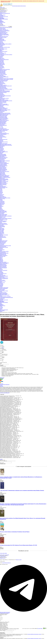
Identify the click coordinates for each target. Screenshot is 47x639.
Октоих (1, 52)
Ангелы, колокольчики (3, 270)
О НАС (1, 23)
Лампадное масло (3, 236)
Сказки (1, 137)
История (1, 84)
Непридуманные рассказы (4, 114)
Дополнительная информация (4, 392)
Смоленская (2, 148)
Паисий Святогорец (3, 167)
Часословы (1, 57)
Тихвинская (2, 149)
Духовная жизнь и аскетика (4, 98)
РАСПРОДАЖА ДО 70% (4, 16)
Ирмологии (2, 49)
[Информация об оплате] (23, 381)
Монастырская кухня (3, 119)
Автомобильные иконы (3, 187)
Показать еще (2, 377)
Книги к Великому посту (4, 277)
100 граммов (2, 228)
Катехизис (1, 77)
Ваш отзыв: (2, 462)
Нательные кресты (3, 242)
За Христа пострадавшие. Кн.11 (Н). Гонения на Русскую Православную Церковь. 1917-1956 (18, 545)
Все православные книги (4, 36)
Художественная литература (4, 133)
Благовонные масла (3, 237)
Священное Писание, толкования (5, 296)
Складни (1, 185)
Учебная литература (3, 134)
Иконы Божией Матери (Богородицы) (6, 145)
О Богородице (2, 111)
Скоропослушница (3, 154)
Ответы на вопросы (3, 102)
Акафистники (2, 96)
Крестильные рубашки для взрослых (5, 218)
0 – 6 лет (1, 126)
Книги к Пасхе (2, 280)
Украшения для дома (3, 273)
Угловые (1, 200)
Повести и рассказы (3, 132)
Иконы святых (2, 161)
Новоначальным (2, 72)
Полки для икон (2, 198)
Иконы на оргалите (3, 183)
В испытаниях (2, 107)
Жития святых (2, 63)
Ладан (1, 227)
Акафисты (1, 45)
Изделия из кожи (2, 256)
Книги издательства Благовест (5, 91)
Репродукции (2, 82)
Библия (1, 38)
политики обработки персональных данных (34, 634)
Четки (1, 239)
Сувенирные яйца (3, 252)
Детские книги (2, 124)
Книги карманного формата (4, 104)
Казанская (1, 146)
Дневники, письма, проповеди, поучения (6, 79)
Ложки (1, 250)
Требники (1, 56)
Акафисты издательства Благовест (5, 95)
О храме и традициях (3, 74)
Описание (1, 386)
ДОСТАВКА (2, 18)
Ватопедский (2, 233)
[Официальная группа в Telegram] (23, 611)
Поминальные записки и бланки (5, 197)
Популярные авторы (3, 123)
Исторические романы (3, 117)
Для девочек (2, 213)
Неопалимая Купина (3, 155)
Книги (1, 268)
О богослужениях (3, 73)
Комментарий (2, 632)
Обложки (1, 261)
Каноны (1, 46)
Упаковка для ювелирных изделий (5, 245)
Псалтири (1, 93)
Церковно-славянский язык (4, 59)
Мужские (1, 258)
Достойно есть (2, 159)
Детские (1, 103)
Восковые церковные (3, 223)
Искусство (1, 81)
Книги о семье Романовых (4, 118)
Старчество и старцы (3, 116)
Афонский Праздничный (4, 234)
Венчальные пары (3, 186)
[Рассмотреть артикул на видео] (1, 342)
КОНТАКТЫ (2, 21)
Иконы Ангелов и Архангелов (5, 160)
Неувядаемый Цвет (3, 158)
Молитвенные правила (3, 51)
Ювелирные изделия (3, 241)
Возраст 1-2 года (2, 217)
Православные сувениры (4, 247)
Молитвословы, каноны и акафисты (5, 43)
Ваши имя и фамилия (3, 460)
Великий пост (2, 276)
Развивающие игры (3, 254)
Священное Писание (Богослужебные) (6, 54)
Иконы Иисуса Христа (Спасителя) (5, 144)
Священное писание (3, 37)
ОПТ (1, 19)
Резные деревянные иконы (4, 179)
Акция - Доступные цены (4, 29)
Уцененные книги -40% (3, 32)
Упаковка (1, 274)
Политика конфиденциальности (5, 612)
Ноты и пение (2, 58)
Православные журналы (4, 141)
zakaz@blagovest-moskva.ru (6, 562)
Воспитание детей (3, 86)
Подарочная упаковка (3, 265)
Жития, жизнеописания (3, 130)
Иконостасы (2, 204)
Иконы (1, 281)
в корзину (1, 365)
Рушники (1, 283)
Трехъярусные (2, 202)
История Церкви (2, 83)
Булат (3, 347)
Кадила (1, 191)
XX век (1, 68)
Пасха (1, 279)
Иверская (1, 147)
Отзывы (1, 459)
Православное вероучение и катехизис (6, 100)
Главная (1, 308)
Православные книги (3, 125)
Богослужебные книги (3, 48)
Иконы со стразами (3, 182)
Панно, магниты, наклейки (4, 251)
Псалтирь (1, 42)
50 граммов (2, 231)
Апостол (1, 41)
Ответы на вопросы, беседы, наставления (6, 78)
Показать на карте (18, 559)
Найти (11, 26)
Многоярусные (2, 203)
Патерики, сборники (3, 70)
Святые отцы (2, 62)
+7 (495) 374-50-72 (3, 10)
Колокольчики (2, 249)
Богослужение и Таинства (4, 99)
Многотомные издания (3, 115)
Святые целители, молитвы (4, 120)
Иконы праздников (3, 174)
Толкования (2, 60)
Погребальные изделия (3, 219)
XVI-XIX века (2, 67)
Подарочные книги (3, 246)
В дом (1, 193)
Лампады (1, 195)
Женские (1, 259)
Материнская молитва (3, 110)
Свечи (1, 222)
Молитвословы (2, 44)
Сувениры (1, 272)
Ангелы (1, 248)
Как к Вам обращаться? (3, 629)
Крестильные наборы (3, 211)
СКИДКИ (1, 15)
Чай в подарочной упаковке (4, 262)
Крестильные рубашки (3, 214)
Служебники (2, 55)
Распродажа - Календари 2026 (4, 30)
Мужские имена (2, 173)
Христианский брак (3, 87)
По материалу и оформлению (4, 175)
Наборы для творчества (3, 255)
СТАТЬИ (1, 307)
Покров (1, 153)
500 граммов (2, 232)
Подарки (1, 269)
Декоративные (2, 225)
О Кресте (1, 112)
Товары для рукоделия (3, 263)
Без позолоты (2, 244)
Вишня (1, 208)
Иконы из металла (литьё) (4, 181)
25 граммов (2, 230)
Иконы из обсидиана (3, 184)
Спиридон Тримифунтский (4, 163)
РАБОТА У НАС (2, 22)
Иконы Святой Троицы (3, 143)
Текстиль (1, 209)
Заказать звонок (2, 633)
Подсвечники (2, 196)
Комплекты (2, 105)
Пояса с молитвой (3, 221)
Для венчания (2, 210)
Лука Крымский (2, 166)
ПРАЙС (1, 20)
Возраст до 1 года (3, 216)
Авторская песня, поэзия (4, 290)
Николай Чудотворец (3, 162)
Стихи (1, 138)
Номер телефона (2, 630)
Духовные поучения (3, 292)
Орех (1, 207)
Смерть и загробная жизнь (4, 76)
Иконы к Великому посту (4, 278)
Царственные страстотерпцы (4, 171)
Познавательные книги (3, 139)
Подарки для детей (3, 253)
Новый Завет (2, 39)
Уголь (1, 238)
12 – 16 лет (1, 127)
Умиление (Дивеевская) (3, 157)
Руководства (2, 53)
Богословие (2, 61)
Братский (1, 235)
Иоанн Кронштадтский (3, 165)
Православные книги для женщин (5, 113)
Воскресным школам (3, 121)
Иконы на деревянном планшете (5, 177)
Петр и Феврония (3, 170)
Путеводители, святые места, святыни (6, 89)
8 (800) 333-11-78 (2, 12)
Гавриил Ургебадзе (3, 168)
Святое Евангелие (3, 40)
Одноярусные (2, 201)
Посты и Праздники (3, 101)
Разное (1, 295)
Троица (1, 286)
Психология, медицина (3, 88)
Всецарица (1, 152)
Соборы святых (2, 172)
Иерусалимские (2, 226)
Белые (1, 205)
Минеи (1, 50)
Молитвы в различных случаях (5, 47)
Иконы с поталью (3, 180)
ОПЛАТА (1, 17)
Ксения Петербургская (3, 169)
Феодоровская (2, 156)
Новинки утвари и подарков (4, 34)
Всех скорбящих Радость (4, 151)
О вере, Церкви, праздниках (4, 129)
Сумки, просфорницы (3, 220)
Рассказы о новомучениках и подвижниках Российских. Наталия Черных (14, 531)
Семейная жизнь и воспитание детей (6, 85)
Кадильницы (2, 194)
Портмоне (1, 260)
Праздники (1, 75)
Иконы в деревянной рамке (4, 176)
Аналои (1, 190)
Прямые (1, 199)
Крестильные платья (3, 215)
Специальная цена (3, 31)
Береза (1, 206)
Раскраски (1, 135)
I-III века (1, 65)
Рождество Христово (3, 267)
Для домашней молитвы (4, 224)
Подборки (1, 106)
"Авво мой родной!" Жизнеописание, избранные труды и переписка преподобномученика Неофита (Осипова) (22, 490)
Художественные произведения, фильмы (6, 297)
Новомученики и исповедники (5, 69)
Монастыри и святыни (3, 294)
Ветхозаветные (2, 64)
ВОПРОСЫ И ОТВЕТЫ (4, 302)
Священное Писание (3, 92)
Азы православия (2, 71)
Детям (1, 291)
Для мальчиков (2, 212)
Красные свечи (2, 282)
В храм (1, 189)
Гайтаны (1, 192)
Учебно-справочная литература (5, 90)
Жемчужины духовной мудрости (5, 109)
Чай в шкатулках (2, 275)
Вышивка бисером (3, 264)
